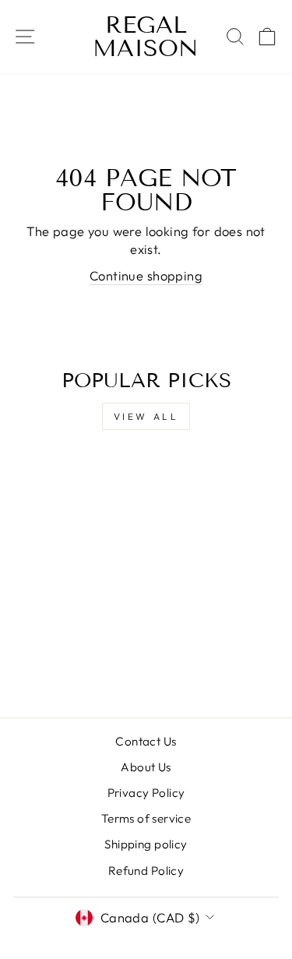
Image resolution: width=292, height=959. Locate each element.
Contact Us (145, 741)
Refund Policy (146, 870)
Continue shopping (146, 275)
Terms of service (146, 818)
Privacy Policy (146, 792)
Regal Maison (146, 36)
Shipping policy (145, 844)
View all (146, 416)
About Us (146, 767)
